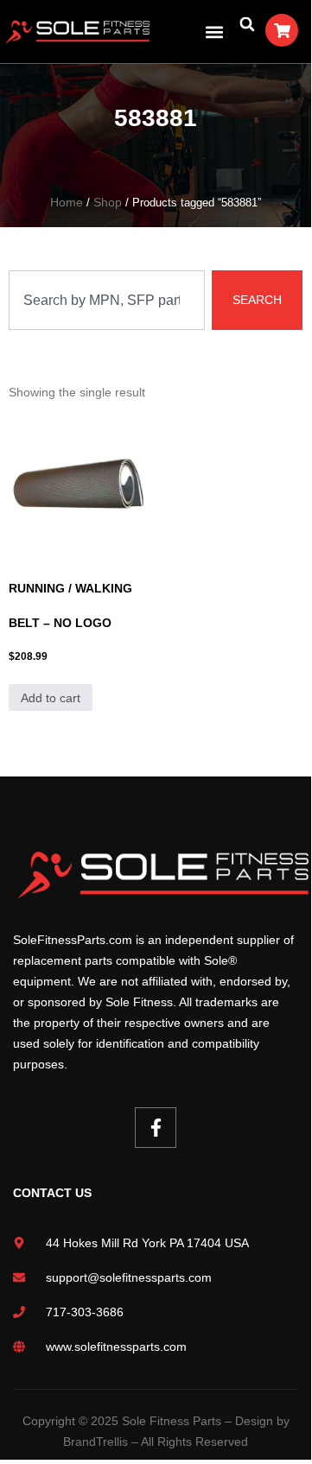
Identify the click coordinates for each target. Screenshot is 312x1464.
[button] (214, 31)
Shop (101, 202)
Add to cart (50, 698)
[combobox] (109, 300)
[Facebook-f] (155, 1107)
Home (58, 202)
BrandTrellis (98, 1420)
